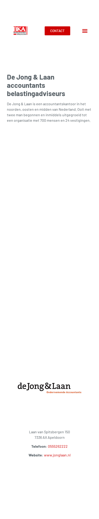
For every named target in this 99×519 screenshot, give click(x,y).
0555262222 (58, 446)
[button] (85, 31)
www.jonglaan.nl (57, 455)
